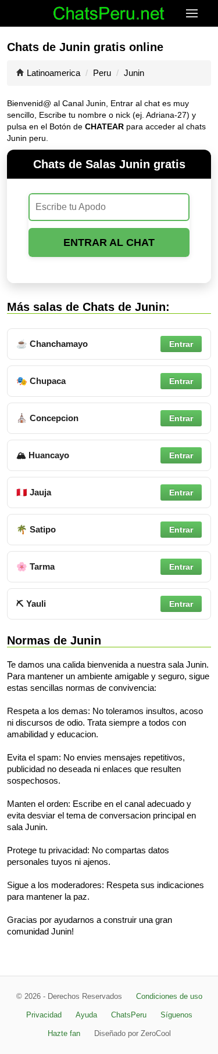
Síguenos (176, 1014)
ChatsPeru (128, 1014)
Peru (102, 73)
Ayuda (86, 1014)
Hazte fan (64, 1033)
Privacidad (44, 1014)
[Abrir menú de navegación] (202, 13)
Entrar (181, 344)
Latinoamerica (53, 73)
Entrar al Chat (109, 242)
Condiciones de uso (169, 996)
